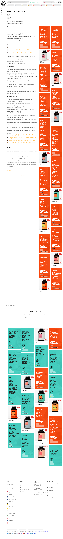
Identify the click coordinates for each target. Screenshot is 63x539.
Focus (30, 5)
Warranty (22, 491)
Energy (25, 5)
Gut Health (49, 5)
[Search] (28, 2)
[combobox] (18, 2)
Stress (43, 5)
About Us (22, 483)
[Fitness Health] (3, 4)
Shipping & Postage (24, 489)
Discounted (18, 5)
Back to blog (23, 175)
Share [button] (10, 170)
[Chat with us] (59, 2)
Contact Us (22, 493)
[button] (61, 2)
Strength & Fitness (12, 21)
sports (21, 23)
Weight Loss (37, 5)
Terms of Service (38, 531)
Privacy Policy (46, 531)
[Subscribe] (44, 317)
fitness (9, 23)
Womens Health (57, 5)
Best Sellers (11, 5)
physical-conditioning (15, 23)
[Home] (7, 21)
